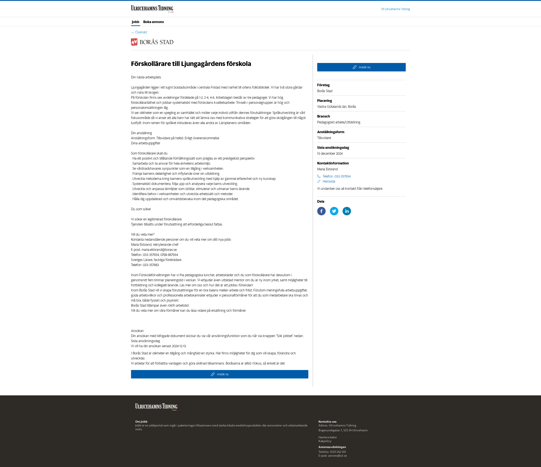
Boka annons (153, 21)
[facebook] (321, 211)
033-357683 (151, 265)
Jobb (135, 21)
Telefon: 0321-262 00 (332, 452)
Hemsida (329, 181)
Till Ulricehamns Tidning (395, 9)
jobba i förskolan (240, 285)
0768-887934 (169, 255)
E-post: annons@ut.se (332, 455)
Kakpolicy (324, 441)
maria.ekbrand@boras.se (159, 249)
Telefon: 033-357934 (337, 176)
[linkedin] (347, 211)
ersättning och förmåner (228, 310)
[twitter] (334, 211)
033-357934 (151, 255)
